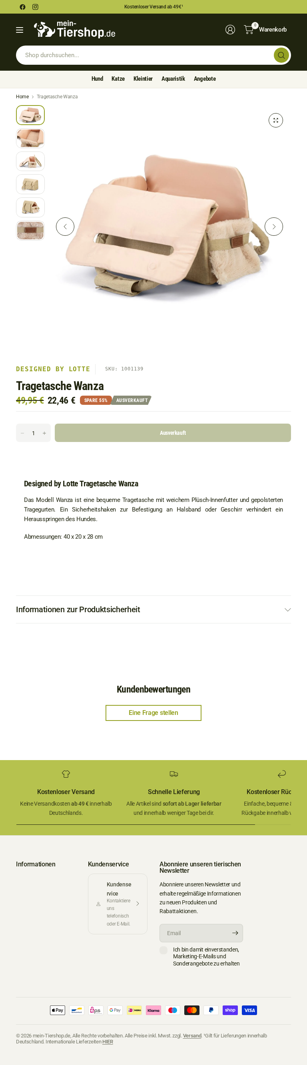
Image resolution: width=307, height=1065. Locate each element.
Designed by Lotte (53, 369)
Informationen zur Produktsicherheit (78, 609)
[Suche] (281, 55)
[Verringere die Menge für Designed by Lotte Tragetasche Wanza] (22, 433)
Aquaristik (173, 78)
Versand (192, 1036)
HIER (107, 1042)
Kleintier (143, 78)
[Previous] (65, 226)
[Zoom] (276, 120)
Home (22, 96)
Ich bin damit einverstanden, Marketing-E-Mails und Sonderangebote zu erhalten (206, 956)
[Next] (274, 226)
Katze (118, 78)
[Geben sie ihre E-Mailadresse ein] (235, 933)
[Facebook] (22, 6)
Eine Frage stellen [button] (153, 713)
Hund (97, 78)
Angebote (204, 78)
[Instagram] (35, 6)
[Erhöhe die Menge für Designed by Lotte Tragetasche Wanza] (44, 433)
